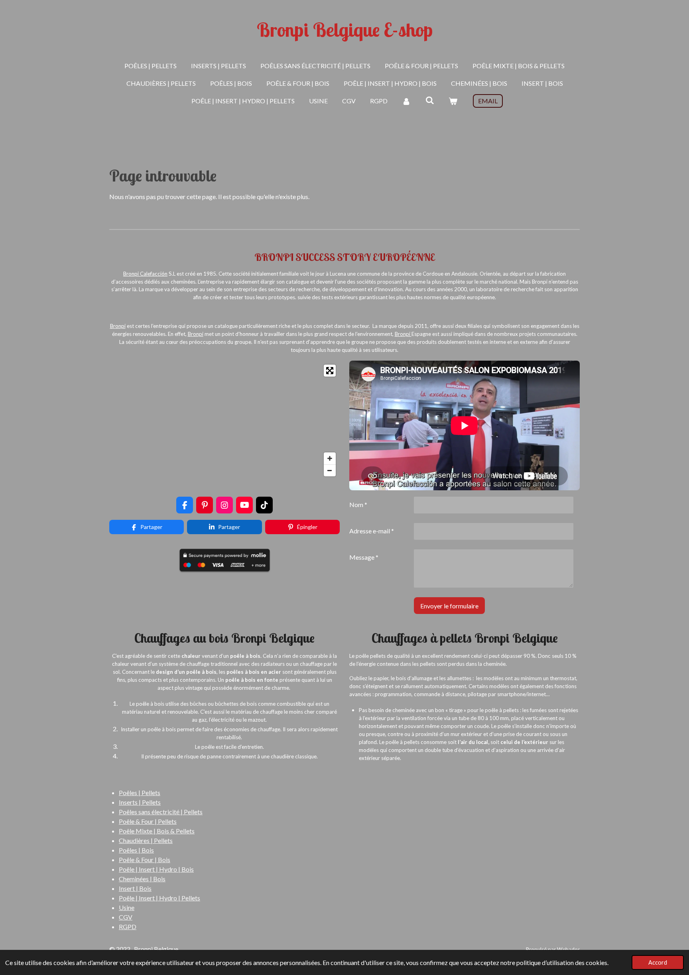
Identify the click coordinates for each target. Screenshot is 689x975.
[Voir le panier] (453, 101)
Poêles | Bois (136, 850)
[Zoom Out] (330, 470)
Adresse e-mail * (371, 531)
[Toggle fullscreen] (330, 371)
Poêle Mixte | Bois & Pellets (157, 831)
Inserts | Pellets (140, 802)
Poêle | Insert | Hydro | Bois (156, 869)
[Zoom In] (330, 458)
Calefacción (153, 273)
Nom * (358, 504)
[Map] (224, 420)
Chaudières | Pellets (146, 840)
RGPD (127, 926)
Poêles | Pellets (139, 792)
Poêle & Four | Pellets (148, 821)
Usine (126, 907)
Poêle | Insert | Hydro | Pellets (159, 898)
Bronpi (131, 273)
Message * (363, 557)
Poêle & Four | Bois (144, 859)
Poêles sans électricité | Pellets (161, 811)
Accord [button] (657, 962)
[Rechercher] (429, 100)
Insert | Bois (135, 888)
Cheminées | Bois (142, 878)
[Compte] (406, 101)
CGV (125, 917)
